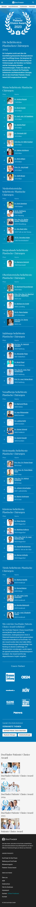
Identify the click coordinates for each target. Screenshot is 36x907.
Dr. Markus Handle (20, 580)
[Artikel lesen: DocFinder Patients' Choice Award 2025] (10, 768)
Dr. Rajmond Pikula (20, 404)
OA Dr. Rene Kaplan (21, 312)
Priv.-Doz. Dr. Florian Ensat (23, 462)
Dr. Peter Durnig (19, 521)
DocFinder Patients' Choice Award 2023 (17, 814)
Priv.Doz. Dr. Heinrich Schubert (21, 345)
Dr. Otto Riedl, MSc (20, 229)
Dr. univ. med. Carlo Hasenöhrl (21, 596)
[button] (33, 2)
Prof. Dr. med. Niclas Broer (23, 379)
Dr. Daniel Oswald (20, 438)
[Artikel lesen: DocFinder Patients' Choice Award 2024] (10, 787)
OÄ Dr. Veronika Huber (22, 237)
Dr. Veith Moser (19, 176)
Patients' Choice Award (12, 831)
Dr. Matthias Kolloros (21, 529)
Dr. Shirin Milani (19, 159)
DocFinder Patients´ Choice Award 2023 (15, 730)
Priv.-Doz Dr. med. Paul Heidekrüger (22, 370)
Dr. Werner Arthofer (21, 555)
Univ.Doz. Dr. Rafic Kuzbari (23, 142)
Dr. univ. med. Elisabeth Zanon (22, 613)
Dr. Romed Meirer (20, 588)
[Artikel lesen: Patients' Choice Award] (10, 824)
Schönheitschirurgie (24, 735)
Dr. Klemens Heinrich (21, 262)
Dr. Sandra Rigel (19, 125)
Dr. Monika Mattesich (21, 605)
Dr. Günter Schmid (20, 429)
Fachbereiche (23, 6)
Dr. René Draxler (20, 108)
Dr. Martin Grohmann (21, 496)
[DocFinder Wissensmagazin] (17, 2)
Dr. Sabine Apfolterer (21, 150)
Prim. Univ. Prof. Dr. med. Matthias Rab (23, 538)
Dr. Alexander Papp (21, 354)
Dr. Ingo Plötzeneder (21, 412)
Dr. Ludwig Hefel (20, 421)
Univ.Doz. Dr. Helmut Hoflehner (21, 479)
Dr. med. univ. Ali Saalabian (23, 116)
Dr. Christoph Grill (20, 133)
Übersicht (4, 6)
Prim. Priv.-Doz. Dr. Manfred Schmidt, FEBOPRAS (24, 295)
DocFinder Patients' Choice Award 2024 (17, 795)
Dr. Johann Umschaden (22, 488)
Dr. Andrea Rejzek (20, 99)
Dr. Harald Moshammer (22, 546)
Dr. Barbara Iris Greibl (21, 304)
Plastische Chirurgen (9, 735)
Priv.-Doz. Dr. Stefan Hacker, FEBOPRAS (21, 220)
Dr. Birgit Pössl (19, 362)
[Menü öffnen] (2, 2)
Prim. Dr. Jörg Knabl (21, 167)
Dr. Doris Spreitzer (20, 203)
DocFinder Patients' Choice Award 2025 (17, 777)
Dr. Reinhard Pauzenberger (23, 287)
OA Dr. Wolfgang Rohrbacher (20, 211)
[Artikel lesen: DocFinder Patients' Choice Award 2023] (10, 805)
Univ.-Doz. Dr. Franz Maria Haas (23, 470)
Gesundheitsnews (13, 6)
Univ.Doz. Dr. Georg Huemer (21, 320)
